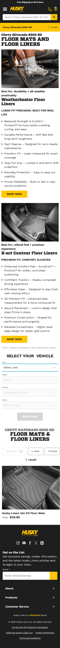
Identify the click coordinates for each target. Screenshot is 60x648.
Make (4, 375)
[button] (30, 588)
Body (4, 400)
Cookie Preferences (44, 633)
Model (5, 387)
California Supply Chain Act (19, 633)
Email (6, 569)
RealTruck (35, 615)
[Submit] (53, 576)
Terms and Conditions (30, 638)
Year (4, 362)
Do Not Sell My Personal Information (30, 627)
